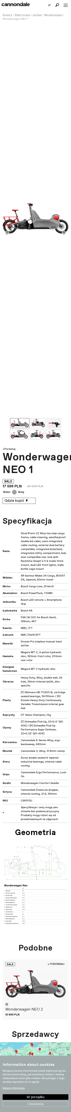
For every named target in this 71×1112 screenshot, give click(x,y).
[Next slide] (64, 233)
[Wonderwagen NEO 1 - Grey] (35, 218)
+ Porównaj (56, 964)
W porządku (35, 1097)
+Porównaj (9, 449)
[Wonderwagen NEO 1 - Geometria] (35, 888)
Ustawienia (35, 1104)
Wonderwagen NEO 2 (24, 1009)
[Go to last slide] (7, 233)
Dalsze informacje (14, 1088)
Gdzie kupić (15, 500)
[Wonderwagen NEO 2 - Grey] (35, 983)
